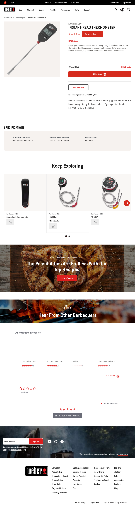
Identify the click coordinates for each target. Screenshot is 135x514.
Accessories (8, 18)
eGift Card (118, 472)
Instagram (55, 441)
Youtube (62, 441)
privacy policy (123, 454)
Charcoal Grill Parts (101, 476)
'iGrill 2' (94, 217)
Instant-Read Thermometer (37, 18)
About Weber (57, 472)
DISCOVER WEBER (61, 3)
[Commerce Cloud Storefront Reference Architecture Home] (9, 9)
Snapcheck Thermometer (17, 217)
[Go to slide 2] (69, 236)
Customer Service (79, 472)
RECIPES (48, 3)
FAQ (74, 488)
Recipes (117, 484)
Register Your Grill (79, 476)
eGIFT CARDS (75, 3)
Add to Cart (97, 74)
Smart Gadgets (20, 18)
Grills (116, 476)
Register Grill (127, 3)
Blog (116, 488)
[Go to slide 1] (66, 236)
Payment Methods (59, 488)
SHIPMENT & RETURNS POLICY (81, 108)
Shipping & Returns (59, 492)
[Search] (115, 9)
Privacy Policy (57, 480)
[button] (24, 9)
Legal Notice (56, 484)
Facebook (49, 441)
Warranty (76, 480)
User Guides (77, 484)
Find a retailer (78, 87)
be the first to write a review (67, 416)
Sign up (36, 441)
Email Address (9, 441)
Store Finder (114, 3)
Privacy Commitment (60, 476)
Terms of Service (16, 450)
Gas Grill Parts (99, 472)
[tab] (109, 403)
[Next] (127, 203)
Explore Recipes (67, 278)
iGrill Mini (53, 217)
